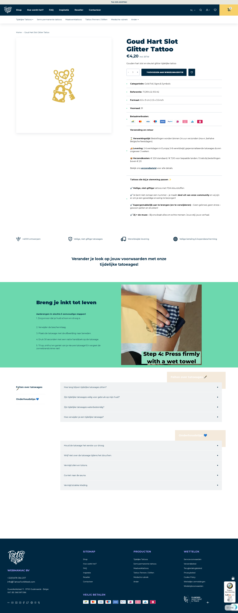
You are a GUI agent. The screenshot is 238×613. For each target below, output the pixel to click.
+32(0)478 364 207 (16, 578)
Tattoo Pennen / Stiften (96, 19)
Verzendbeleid (190, 564)
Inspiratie (64, 10)
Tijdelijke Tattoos (24, 19)
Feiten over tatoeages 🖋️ (29, 388)
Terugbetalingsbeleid (193, 568)
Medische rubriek (119, 19)
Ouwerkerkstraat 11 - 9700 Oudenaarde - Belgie (28, 589)
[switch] (229, 599)
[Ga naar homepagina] (8, 9)
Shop (19, 10)
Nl (191, 10)
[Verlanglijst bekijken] (214, 10)
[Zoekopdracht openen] (200, 10)
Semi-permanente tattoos (49, 19)
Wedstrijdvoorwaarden (193, 586)
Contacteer (95, 10)
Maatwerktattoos (73, 19)
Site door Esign (208, 602)
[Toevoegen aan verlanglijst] (192, 72)
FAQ (51, 10)
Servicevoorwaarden (192, 559)
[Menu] (234, 582)
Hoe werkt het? (35, 10)
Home (19, 32)
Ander (134, 19)
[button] (111, 85)
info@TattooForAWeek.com (21, 582)
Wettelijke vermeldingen (194, 582)
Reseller (79, 10)
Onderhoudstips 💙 (27, 399)
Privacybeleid (189, 573)
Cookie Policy (189, 577)
